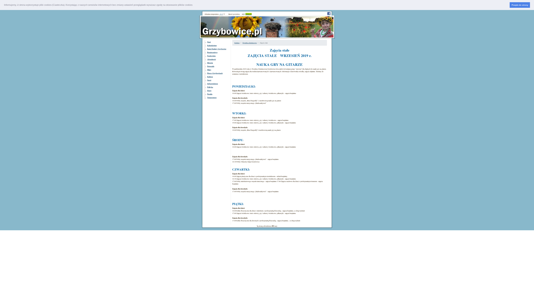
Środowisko (211, 56)
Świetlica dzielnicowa (250, 43)
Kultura (210, 77)
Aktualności (211, 59)
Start (209, 42)
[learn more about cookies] (193, 5)
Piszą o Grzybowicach (215, 73)
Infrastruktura (212, 83)
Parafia (209, 94)
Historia (210, 63)
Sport (209, 80)
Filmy (209, 70)
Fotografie (210, 66)
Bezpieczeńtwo (212, 52)
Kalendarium (212, 45)
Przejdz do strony (520, 5)
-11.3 (221, 14)
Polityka (210, 87)
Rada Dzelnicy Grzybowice (216, 49)
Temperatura (212, 97)
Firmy (209, 90)
